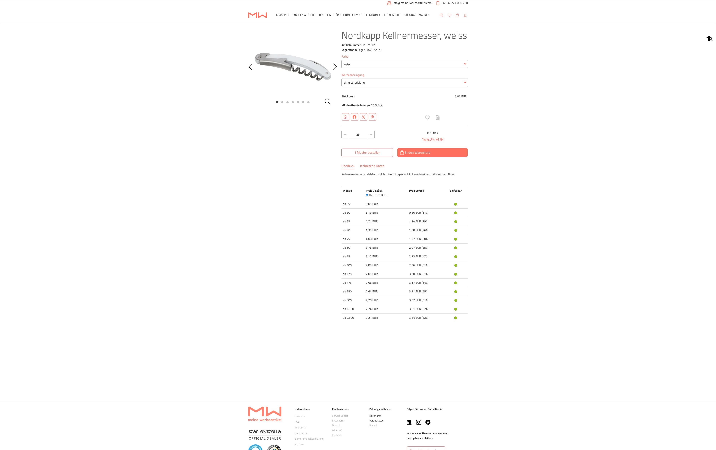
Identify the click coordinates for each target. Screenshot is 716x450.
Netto (372, 195)
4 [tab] (293, 102)
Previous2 (250, 67)
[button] (709, 38)
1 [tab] (277, 102)
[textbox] (405, 64)
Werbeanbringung (352, 75)
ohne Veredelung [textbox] (354, 82)
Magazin (336, 425)
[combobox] (404, 64)
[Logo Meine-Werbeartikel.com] (257, 15)
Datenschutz (302, 433)
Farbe (344, 56)
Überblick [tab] (347, 166)
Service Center (340, 416)
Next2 (334, 67)
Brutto (384, 195)
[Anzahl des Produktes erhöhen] (371, 134)
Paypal (373, 425)
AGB (297, 422)
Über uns (300, 416)
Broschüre (337, 420)
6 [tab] (303, 102)
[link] (283, 15)
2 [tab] (282, 102)
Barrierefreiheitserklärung (309, 439)
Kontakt (336, 435)
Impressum (301, 427)
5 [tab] (298, 102)
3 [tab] (287, 102)
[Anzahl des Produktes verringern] (345, 134)
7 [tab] (308, 102)
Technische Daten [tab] (372, 166)
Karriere (299, 444)
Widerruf (337, 430)
